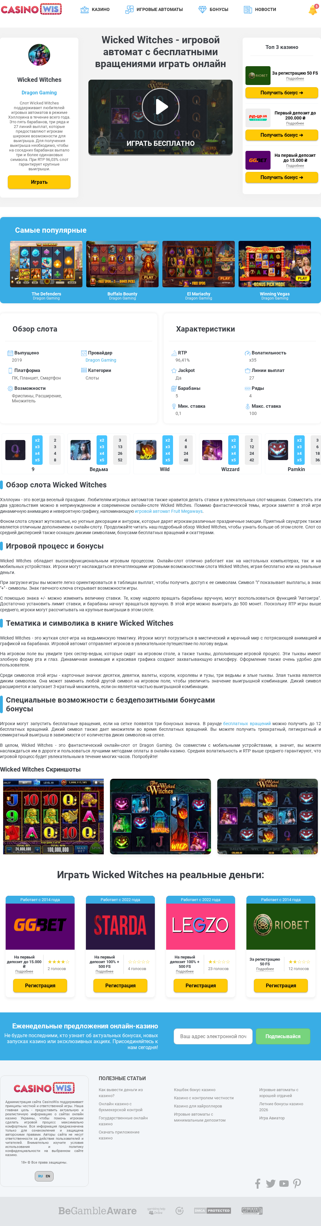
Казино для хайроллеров (198, 1106)
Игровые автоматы (160, 9)
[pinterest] (297, 1184)
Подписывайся (283, 1036)
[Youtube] (284, 1184)
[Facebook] (257, 1184)
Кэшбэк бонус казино (194, 1089)
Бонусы (219, 9)
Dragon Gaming (39, 93)
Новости (265, 9)
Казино (101, 9)
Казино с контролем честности (204, 1098)
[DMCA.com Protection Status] (212, 1211)
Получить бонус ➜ (281, 93)
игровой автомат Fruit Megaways (169, 511)
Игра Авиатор (272, 1118)
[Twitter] (270, 1184)
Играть (39, 182)
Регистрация (40, 986)
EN (48, 1176)
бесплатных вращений (247, 723)
